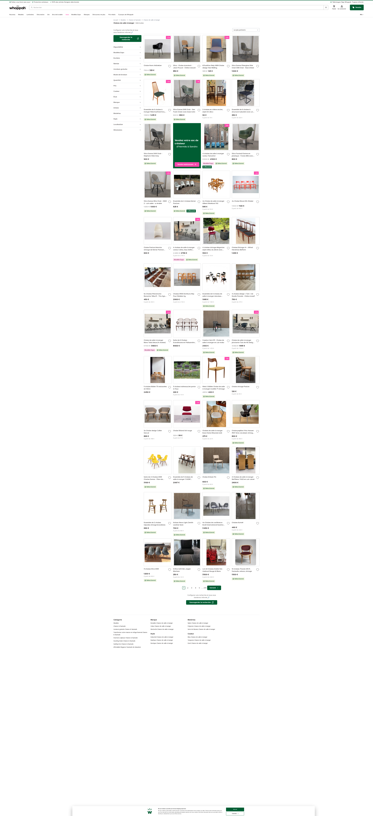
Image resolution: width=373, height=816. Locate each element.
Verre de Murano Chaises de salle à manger (201, 629)
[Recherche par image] (326, 7)
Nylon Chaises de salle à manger (198, 623)
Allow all (235, 809)
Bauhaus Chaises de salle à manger (162, 640)
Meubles (123, 20)
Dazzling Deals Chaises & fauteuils (124, 641)
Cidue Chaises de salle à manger (161, 626)
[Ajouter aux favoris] (170, 66)
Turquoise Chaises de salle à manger (199, 640)
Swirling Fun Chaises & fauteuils (123, 644)
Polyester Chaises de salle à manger (199, 626)
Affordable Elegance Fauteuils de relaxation (127, 647)
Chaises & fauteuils (135, 20)
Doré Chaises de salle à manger (198, 643)
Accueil (115, 20)
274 (205, 588)
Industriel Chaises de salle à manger (162, 637)
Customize (234, 813)
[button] (222, 2)
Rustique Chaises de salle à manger (162, 643)
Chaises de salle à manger (151, 20)
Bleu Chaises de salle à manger (197, 637)
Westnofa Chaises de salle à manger (162, 629)
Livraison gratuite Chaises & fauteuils (125, 629)
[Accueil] (17, 7)
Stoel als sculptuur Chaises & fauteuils (125, 638)
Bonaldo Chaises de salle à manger (162, 623)
